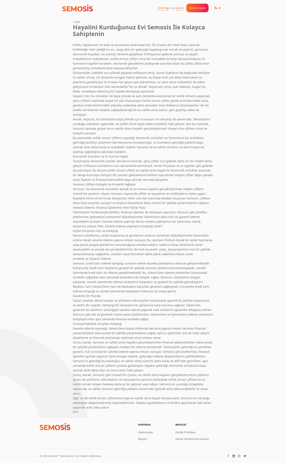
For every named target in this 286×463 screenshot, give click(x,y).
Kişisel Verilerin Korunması (192, 439)
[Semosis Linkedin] (234, 456)
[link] (77, 8)
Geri (75, 412)
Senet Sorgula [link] (197, 7)
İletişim (142, 439)
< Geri (76, 22)
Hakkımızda (145, 432)
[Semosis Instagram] (239, 456)
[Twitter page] (245, 456)
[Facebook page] (228, 456)
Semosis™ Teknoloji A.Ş (61, 456)
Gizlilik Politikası (185, 432)
